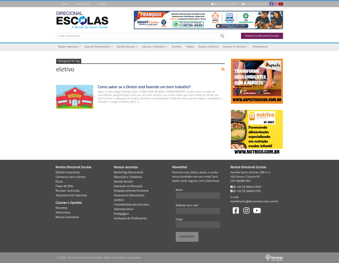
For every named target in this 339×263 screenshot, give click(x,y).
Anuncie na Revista (234, 46)
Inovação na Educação (128, 186)
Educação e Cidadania (128, 177)
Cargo (179, 219)
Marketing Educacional (128, 172)
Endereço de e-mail (188, 205)
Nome (180, 189)
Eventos (177, 46)
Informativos (260, 46)
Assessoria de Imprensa (71, 195)
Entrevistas (63, 212)
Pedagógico (121, 214)
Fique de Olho (64, 186)
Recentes (62, 208)
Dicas (59, 181)
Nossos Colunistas (67, 217)
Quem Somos (83, 4)
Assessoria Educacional (129, 195)
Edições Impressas (68, 172)
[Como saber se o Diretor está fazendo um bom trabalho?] (74, 97)
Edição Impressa (68, 46)
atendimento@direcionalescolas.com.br (254, 201)
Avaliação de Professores (130, 218)
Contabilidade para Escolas (131, 204)
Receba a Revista (208, 46)
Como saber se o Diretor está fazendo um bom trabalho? (144, 87)
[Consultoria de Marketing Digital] (274, 257)
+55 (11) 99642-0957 (226, 4)
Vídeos (190, 46)
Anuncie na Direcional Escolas (262, 36)
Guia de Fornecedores (97, 46)
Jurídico (119, 200)
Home (65, 4)
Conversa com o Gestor (71, 177)
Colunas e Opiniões (153, 46)
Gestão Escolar (126, 46)
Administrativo (123, 209)
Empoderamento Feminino (131, 191)
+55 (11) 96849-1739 (256, 4)
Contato (102, 4)
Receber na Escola (67, 191)
